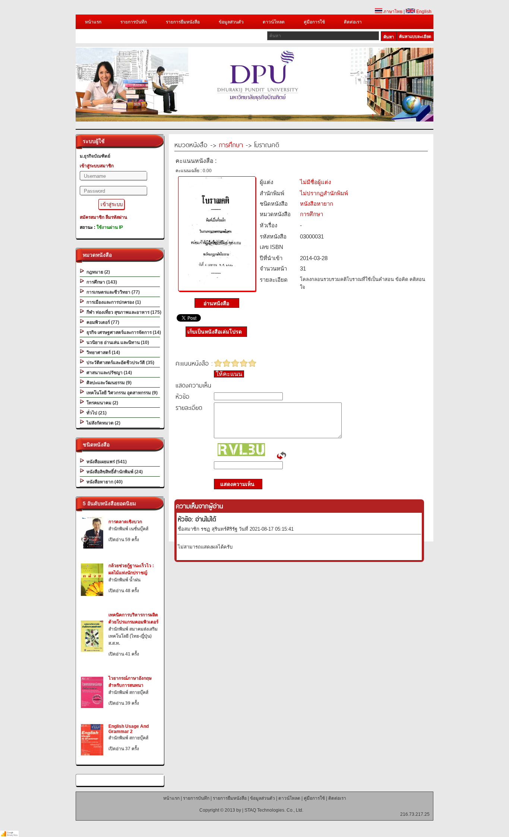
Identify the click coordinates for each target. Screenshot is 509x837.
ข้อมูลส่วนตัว (231, 22)
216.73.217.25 (415, 814)
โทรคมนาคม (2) (101, 402)
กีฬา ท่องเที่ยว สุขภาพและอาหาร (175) (122, 312)
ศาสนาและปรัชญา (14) (108, 372)
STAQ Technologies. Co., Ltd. (273, 810)
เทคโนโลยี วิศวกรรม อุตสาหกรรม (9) (121, 392)
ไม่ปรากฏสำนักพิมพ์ (324, 193)
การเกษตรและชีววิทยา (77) (112, 292)
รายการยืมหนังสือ (183, 22)
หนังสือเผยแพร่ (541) (105, 461)
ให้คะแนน (229, 374)
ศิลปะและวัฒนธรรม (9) (108, 382)
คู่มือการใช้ (314, 22)
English (423, 11)
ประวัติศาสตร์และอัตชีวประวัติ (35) (119, 362)
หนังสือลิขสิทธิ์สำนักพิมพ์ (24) (113, 471)
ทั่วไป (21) (95, 413)
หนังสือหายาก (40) (103, 481)
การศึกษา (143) (100, 282)
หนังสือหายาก (316, 203)
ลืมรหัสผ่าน (116, 217)
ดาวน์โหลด (274, 22)
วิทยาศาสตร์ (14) (102, 352)
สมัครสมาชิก (92, 217)
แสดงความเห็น (235, 484)
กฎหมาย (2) (97, 272)
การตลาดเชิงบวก (125, 521)
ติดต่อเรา (353, 22)
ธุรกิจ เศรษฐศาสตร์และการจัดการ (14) (122, 332)
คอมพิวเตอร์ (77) (101, 322)
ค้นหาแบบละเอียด (415, 36)
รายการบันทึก (133, 22)
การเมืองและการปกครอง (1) (112, 302)
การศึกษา (231, 144)
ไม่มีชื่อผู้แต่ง (315, 182)
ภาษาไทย (392, 11)
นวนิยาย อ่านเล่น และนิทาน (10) (116, 342)
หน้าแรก (93, 22)
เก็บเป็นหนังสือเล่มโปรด (214, 332)
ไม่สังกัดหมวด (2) (102, 423)
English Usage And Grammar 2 (128, 729)
